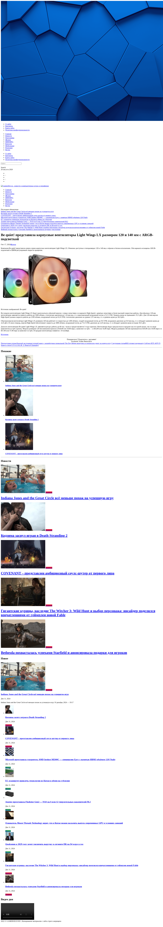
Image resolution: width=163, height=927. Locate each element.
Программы (9, 138)
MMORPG (9, 142)
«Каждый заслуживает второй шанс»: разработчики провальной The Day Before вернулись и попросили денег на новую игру (56, 343)
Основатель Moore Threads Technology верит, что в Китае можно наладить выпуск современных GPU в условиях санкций (47, 223)
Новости (8, 136)
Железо (8, 140)
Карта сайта (9, 128)
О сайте (8, 124)
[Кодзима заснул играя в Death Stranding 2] (19, 415)
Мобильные (9, 146)
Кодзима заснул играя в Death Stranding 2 (16, 213)
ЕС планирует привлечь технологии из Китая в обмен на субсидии (26, 219)
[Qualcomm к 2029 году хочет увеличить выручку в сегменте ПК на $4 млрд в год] (9, 840)
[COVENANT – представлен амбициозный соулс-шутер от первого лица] (19, 449)
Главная (8, 134)
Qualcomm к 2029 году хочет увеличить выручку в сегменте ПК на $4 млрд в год (31, 225)
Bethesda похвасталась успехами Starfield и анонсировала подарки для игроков (30, 229)
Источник (4, 334)
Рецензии (9, 148)
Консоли (8, 144)
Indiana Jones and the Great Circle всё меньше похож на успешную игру (27, 211)
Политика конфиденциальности (17, 130)
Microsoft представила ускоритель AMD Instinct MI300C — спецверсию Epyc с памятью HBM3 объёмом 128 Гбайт (44, 217)
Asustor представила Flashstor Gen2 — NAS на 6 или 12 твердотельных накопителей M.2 (34, 221)
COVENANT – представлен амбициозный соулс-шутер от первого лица (28, 215)
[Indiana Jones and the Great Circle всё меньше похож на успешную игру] (19, 381)
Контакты (9, 126)
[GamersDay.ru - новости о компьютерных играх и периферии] (25, 186)
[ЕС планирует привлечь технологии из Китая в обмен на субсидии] (9, 776)
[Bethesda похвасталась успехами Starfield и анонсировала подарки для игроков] (23, 647)
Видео (7, 150)
